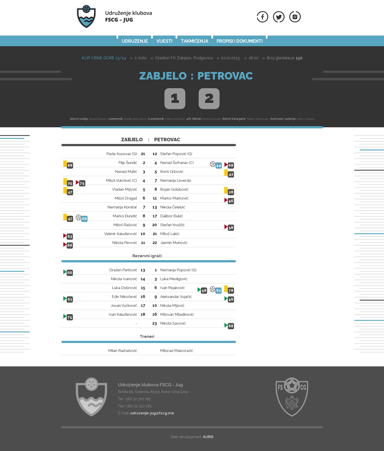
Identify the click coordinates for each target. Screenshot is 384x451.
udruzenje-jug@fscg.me (152, 413)
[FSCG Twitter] (279, 21)
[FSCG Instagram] (295, 21)
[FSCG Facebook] (262, 21)
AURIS (208, 437)
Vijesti (164, 41)
